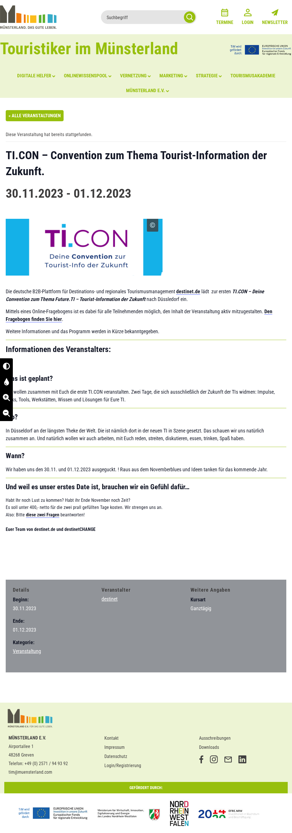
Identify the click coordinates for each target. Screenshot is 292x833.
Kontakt (111, 738)
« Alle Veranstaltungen (35, 115)
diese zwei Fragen (42, 514)
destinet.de (188, 291)
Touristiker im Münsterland (89, 48)
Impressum (114, 747)
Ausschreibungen (215, 738)
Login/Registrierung (122, 765)
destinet (109, 599)
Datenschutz (115, 756)
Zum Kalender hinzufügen (35, 564)
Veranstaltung (27, 651)
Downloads (209, 747)
